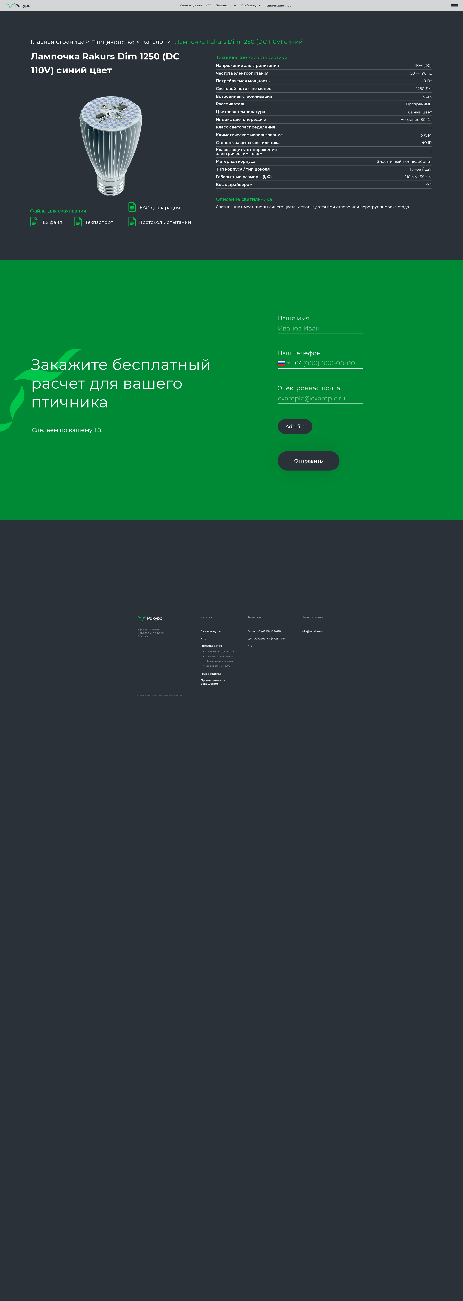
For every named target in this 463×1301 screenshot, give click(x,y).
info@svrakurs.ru (314, 631)
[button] (454, 5)
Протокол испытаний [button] (165, 222)
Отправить (308, 461)
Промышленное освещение (279, 5)
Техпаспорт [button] (99, 222)
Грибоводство (251, 5)
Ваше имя (294, 318)
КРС (209, 5)
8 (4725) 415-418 (148, 629)
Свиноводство (191, 5)
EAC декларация (160, 207)
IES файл (51, 222)
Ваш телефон (299, 353)
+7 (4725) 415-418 (269, 631)
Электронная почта (309, 388)
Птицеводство (211, 645)
